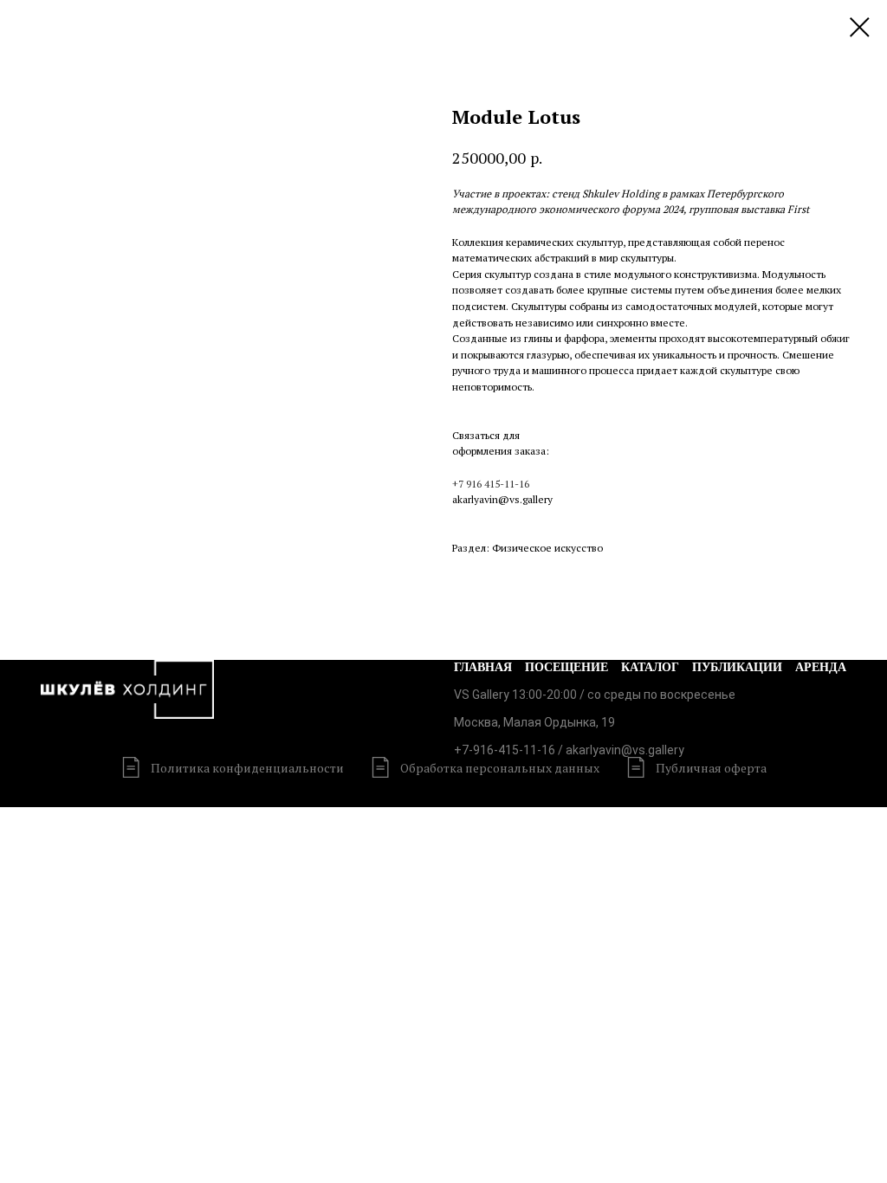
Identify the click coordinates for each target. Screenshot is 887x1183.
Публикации (737, 667)
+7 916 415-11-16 (490, 483)
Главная (483, 667)
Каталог (650, 667)
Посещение (566, 667)
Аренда (820, 667)
